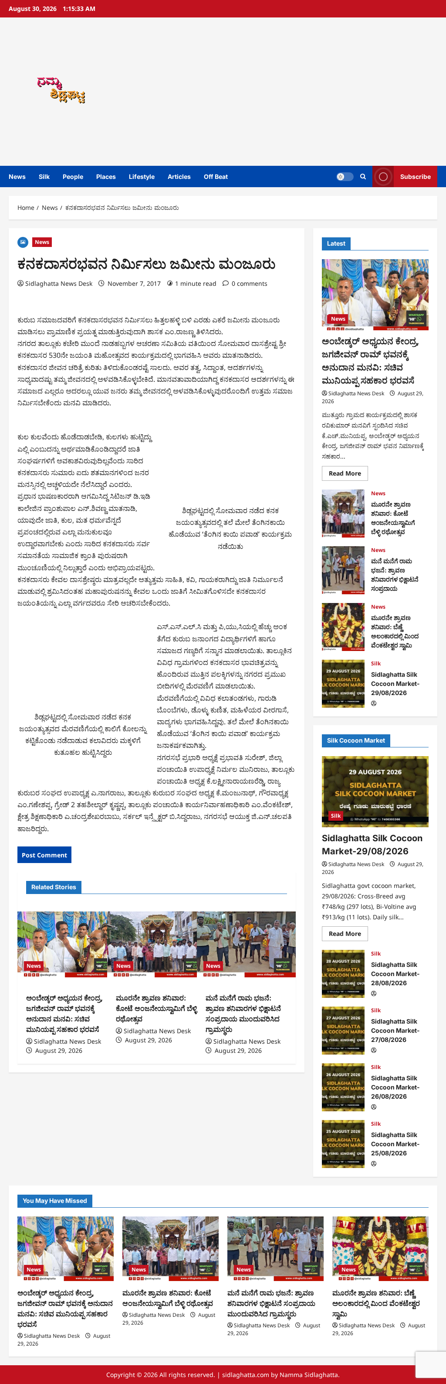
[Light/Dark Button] (345, 176)
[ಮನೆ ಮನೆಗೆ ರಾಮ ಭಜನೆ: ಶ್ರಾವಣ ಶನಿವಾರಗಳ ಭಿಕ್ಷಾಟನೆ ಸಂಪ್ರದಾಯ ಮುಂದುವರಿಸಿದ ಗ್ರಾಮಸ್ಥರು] (246, 944)
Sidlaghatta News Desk (58, 283)
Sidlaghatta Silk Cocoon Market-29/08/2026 (343, 684)
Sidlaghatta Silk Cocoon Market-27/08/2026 (343, 1031)
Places (106, 176)
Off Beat (216, 176)
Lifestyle (142, 176)
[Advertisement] (311, 92)
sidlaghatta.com (245, 1374)
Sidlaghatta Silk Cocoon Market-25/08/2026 (343, 1144)
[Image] (22, 241)
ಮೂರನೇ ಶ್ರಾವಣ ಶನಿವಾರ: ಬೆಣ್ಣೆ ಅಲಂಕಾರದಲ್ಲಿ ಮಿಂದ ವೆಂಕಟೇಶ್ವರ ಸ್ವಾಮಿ (343, 627)
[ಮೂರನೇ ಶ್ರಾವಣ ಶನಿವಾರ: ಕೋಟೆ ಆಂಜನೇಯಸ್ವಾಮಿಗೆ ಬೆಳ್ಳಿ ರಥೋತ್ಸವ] (156, 944)
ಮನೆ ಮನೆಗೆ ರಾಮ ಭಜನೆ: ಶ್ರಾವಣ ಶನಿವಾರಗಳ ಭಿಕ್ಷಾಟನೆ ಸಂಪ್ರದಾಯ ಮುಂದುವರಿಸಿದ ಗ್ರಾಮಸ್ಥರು (343, 570)
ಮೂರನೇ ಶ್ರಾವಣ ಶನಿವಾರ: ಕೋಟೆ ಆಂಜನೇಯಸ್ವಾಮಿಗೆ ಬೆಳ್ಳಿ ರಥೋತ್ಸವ (156, 1008)
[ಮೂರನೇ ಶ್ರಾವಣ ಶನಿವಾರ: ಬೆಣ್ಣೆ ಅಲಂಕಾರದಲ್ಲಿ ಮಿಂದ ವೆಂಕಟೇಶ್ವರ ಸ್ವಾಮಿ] (380, 1248)
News (17, 176)
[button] (363, 176)
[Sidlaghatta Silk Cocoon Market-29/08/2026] (375, 791)
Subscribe (415, 176)
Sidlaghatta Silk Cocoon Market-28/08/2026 (343, 974)
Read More (348, 475)
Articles (179, 176)
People (73, 176)
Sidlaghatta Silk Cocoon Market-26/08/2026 (343, 1087)
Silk (44, 176)
